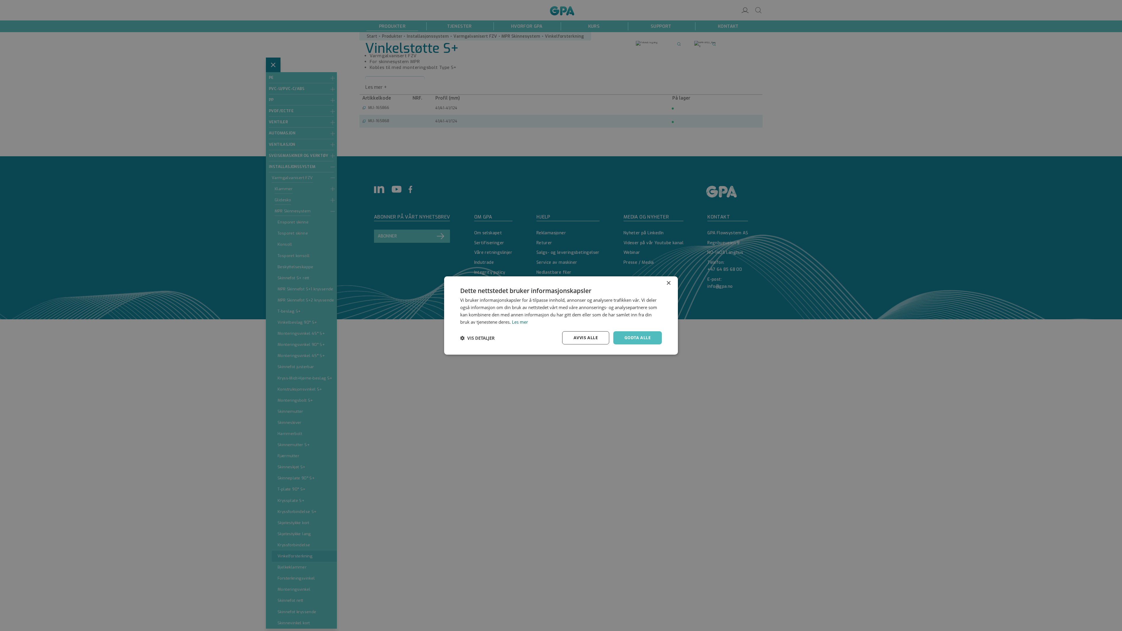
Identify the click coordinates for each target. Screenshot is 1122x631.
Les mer (520, 322)
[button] (477, 338)
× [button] (668, 283)
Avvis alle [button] (586, 337)
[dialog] (561, 315)
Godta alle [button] (637, 337)
